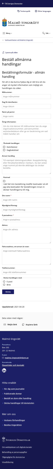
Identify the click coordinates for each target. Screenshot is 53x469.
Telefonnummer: (8, 268)
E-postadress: (7, 215)
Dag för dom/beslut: (10, 102)
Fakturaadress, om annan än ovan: (15, 246)
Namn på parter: (8, 112)
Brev (9, 284)
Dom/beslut (12, 147)
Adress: (5, 225)
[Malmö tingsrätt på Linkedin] (4, 370)
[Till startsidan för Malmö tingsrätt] (20, 22)
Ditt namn (6, 195)
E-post (9, 281)
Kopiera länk (32, 324)
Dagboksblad (12, 150)
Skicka (8, 292)
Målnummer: (7, 92)
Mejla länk (12, 324)
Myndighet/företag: (9, 205)
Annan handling (8, 156)
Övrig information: (9, 122)
